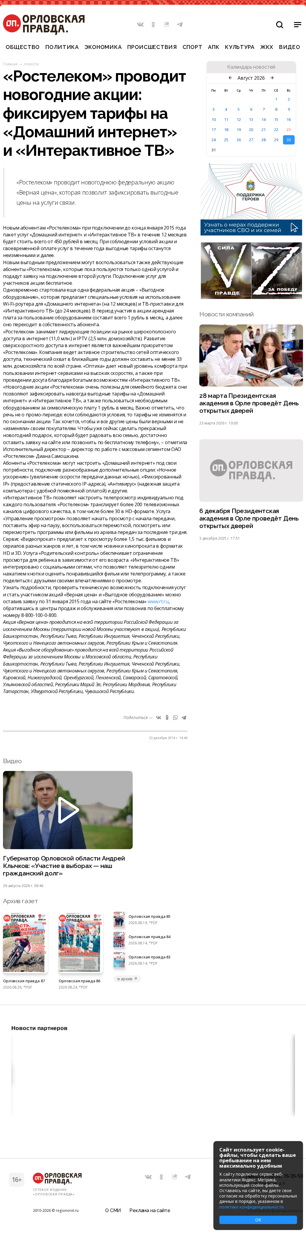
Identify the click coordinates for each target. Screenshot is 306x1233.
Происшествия (152, 47)
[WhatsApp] (175, 717)
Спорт (193, 47)
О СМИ (113, 1210)
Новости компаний (226, 314)
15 (276, 119)
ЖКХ (266, 47)
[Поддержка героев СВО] (251, 233)
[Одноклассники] (167, 717)
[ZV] (251, 297)
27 (251, 139)
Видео (289, 47)
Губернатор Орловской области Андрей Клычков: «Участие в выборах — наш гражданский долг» (64, 866)
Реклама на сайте (149, 1210)
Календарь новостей (251, 67)
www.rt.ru (158, 601)
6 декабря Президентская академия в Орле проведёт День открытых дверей (249, 518)
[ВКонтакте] (158, 717)
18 (226, 129)
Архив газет (20, 901)
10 (214, 119)
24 (214, 139)
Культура (240, 47)
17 (214, 129)
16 (289, 119)
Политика (62, 47)
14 (263, 119)
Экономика (103, 47)
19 (239, 129)
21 (263, 129)
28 (263, 139)
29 (276, 139)
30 (289, 139)
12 (239, 119)
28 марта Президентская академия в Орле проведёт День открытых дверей (249, 403)
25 (226, 139)
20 (251, 129)
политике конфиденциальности (251, 1207)
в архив (124, 978)
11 (226, 119)
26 (239, 139)
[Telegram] (183, 717)
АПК (213, 47)
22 (276, 129)
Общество (23, 47)
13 (251, 119)
